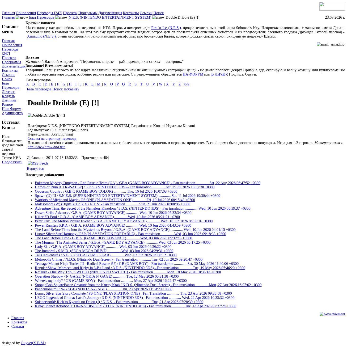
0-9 (186, 84)
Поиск (158, 13)
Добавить (71, 89)
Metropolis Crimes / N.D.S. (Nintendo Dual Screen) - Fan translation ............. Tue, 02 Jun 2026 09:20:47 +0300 (119, 259)
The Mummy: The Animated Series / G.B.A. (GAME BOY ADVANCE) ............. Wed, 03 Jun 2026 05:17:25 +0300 (123, 242)
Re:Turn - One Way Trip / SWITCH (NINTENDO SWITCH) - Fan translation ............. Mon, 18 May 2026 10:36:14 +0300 (128, 272)
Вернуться (35, 168)
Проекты (70, 13)
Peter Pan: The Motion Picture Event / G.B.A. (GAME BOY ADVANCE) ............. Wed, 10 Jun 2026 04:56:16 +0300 (124, 221)
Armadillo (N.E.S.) (41, 36)
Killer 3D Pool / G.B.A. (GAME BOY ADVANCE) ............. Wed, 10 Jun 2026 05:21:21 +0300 (107, 217)
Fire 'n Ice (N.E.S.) (166, 28)
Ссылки (146, 13)
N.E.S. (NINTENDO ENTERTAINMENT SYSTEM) (110, 17)
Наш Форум (11, 109)
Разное (7, 104)
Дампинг (9, 100)
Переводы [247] (49, 13)
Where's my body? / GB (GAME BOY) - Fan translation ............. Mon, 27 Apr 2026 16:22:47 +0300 (111, 281)
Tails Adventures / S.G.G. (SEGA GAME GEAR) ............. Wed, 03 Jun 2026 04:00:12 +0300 (106, 255)
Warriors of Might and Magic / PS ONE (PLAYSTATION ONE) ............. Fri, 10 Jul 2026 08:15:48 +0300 (115, 200)
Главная (8, 13)
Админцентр (12, 113)
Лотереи (8, 92)
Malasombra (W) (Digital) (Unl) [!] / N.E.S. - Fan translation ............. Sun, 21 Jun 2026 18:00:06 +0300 (112, 204)
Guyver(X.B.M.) (33, 343)
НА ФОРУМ (193, 74)
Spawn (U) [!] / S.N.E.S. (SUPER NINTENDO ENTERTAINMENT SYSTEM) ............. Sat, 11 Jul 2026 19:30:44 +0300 (127, 196)
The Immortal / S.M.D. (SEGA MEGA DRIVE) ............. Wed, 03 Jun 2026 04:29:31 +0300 (104, 251)
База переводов (39, 89)
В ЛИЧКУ (219, 74)
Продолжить (12, 162)
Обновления (26, 13)
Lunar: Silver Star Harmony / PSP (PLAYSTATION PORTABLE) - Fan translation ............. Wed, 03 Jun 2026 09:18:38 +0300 (130, 234)
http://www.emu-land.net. (46, 147)
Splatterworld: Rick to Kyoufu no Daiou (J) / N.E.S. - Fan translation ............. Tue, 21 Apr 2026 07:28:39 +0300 (119, 302)
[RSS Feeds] (38, 163)
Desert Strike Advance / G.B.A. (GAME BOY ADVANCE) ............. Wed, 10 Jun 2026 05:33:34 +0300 (113, 213)
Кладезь (8, 96)
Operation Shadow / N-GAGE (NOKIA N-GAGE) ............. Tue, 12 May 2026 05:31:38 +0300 (107, 276)
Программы (87, 13)
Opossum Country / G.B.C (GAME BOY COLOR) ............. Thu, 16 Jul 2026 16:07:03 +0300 (106, 191)
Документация (110, 13)
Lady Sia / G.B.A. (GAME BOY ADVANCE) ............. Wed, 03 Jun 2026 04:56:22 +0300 (103, 247)
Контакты (131, 13)
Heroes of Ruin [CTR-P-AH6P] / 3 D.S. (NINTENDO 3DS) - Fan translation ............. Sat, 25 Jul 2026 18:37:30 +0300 (125, 187)
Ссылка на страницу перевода (52, 138)
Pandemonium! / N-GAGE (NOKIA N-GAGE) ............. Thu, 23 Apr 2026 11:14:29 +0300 (103, 289)
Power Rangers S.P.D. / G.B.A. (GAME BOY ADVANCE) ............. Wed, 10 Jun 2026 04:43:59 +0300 (113, 225)
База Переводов (41, 17)
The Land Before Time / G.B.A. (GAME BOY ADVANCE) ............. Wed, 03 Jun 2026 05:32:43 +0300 (113, 238)
